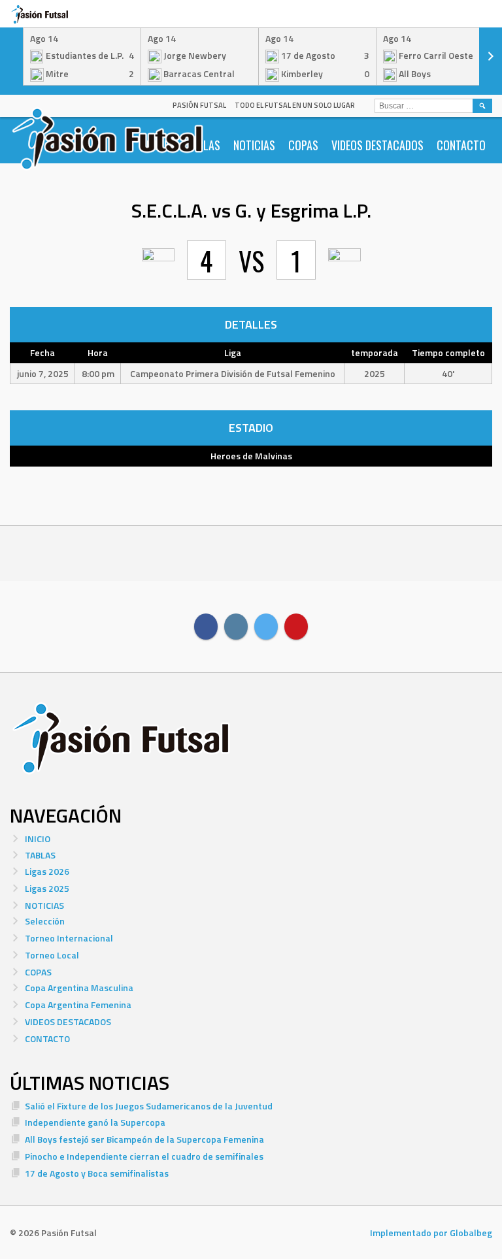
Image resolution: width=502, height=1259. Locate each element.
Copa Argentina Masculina (79, 987)
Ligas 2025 (47, 888)
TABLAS (40, 855)
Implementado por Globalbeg (431, 1232)
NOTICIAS (254, 145)
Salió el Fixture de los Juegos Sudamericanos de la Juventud (149, 1106)
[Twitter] (266, 626)
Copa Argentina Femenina (78, 1004)
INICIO (37, 838)
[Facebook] (206, 626)
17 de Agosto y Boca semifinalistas (97, 1173)
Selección (45, 921)
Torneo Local (52, 955)
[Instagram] (236, 626)
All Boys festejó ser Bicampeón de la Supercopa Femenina (144, 1139)
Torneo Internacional (69, 938)
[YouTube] (296, 626)
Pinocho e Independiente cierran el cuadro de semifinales (144, 1156)
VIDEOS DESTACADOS (377, 145)
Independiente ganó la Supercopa (95, 1122)
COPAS (303, 145)
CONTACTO (461, 145)
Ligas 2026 (47, 871)
